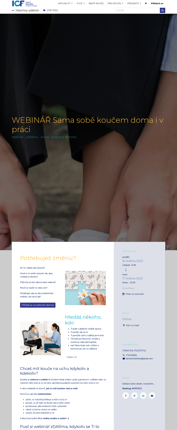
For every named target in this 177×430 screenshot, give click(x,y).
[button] (146, 3)
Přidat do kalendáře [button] (135, 294)
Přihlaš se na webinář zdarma (38, 305)
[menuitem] (96, 3)
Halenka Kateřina (134, 350)
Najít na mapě (132, 325)
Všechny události (27, 10)
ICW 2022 (52, 10)
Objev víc (72, 357)
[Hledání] (162, 10)
